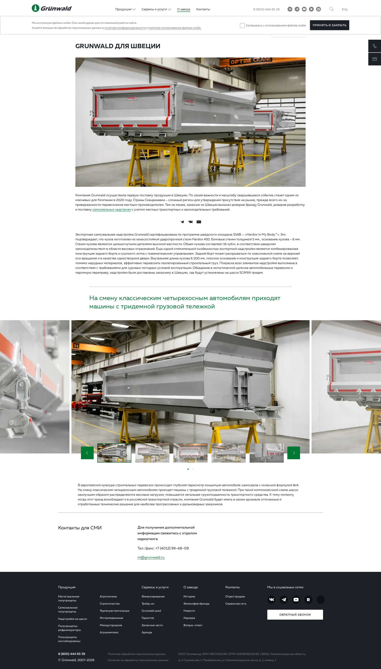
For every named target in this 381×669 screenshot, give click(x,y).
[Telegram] (297, 9)
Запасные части (152, 625)
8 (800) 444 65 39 (266, 9)
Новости (189, 610)
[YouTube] (304, 9)
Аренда (147, 632)
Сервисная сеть (235, 603)
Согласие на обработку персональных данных (138, 660)
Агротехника (108, 596)
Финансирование (153, 596)
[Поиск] (331, 9)
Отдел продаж (235, 596)
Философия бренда (196, 603)
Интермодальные (111, 617)
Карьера (189, 617)
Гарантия (148, 617)
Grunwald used (151, 610)
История (189, 596)
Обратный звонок (295, 614)
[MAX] (318, 9)
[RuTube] (311, 9)
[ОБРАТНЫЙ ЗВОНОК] (374, 46)
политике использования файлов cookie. (174, 27)
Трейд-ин (148, 603)
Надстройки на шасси (72, 618)
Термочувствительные (114, 610)
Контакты (203, 9)
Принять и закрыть (329, 25)
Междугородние (111, 625)
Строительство (110, 603)
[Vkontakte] (290, 9)
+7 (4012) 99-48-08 (172, 548)
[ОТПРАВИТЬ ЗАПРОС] (374, 59)
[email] (199, 222)
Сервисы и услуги (155, 587)
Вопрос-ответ (193, 625)
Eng (344, 9)
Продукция (66, 587)
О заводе (183, 9)
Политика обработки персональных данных (136, 654)
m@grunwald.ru (151, 557)
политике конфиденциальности (125, 27)
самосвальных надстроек (111, 209)
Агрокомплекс (109, 632)
